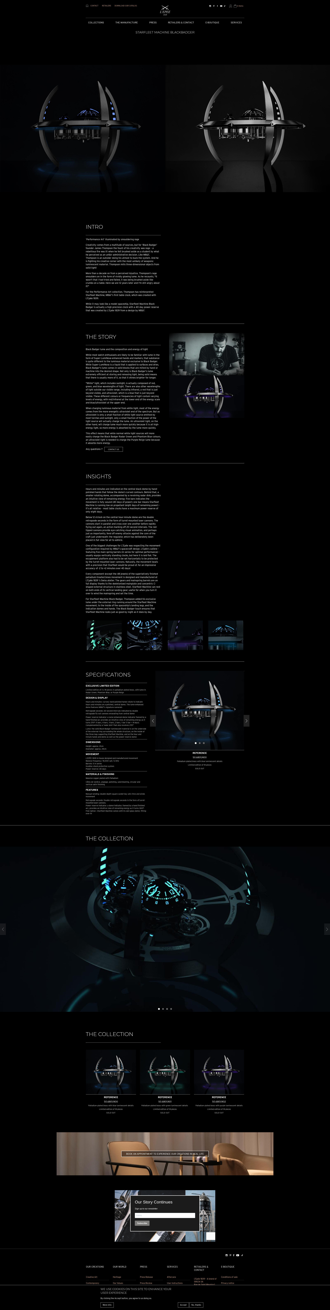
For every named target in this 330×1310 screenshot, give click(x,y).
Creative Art (91, 1277)
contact (94, 6)
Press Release (146, 1277)
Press (153, 22)
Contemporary (92, 1283)
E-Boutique (212, 22)
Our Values (118, 1283)
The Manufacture (126, 22)
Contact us (113, 449)
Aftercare (171, 1277)
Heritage (117, 1277)
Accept (183, 1305)
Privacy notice (227, 1283)
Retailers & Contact (181, 22)
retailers (106, 6)
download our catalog (126, 6)
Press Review (146, 1283)
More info (107, 1305)
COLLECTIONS (96, 22)
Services (236, 22)
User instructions (175, 1283)
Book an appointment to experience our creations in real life (165, 1154)
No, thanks (196, 1305)
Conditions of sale (229, 1277)
